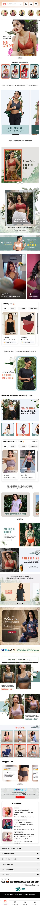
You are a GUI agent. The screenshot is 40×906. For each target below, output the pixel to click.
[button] (31, 4)
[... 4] (21, 592)
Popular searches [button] (8, 854)
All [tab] (5, 308)
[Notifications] (26, 4)
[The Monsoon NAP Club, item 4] (21, 504)
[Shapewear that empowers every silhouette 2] (23, 430)
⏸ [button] (38, 20)
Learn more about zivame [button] (11, 848)
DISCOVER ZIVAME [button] (8, 869)
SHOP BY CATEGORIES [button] (9, 859)
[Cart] (36, 4)
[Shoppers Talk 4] (15, 773)
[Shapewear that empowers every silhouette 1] (7, 430)
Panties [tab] (22, 308)
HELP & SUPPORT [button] (7, 864)
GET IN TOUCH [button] (6, 875)
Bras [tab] (13, 308)
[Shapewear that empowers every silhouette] (20, 410)
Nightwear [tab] (33, 308)
